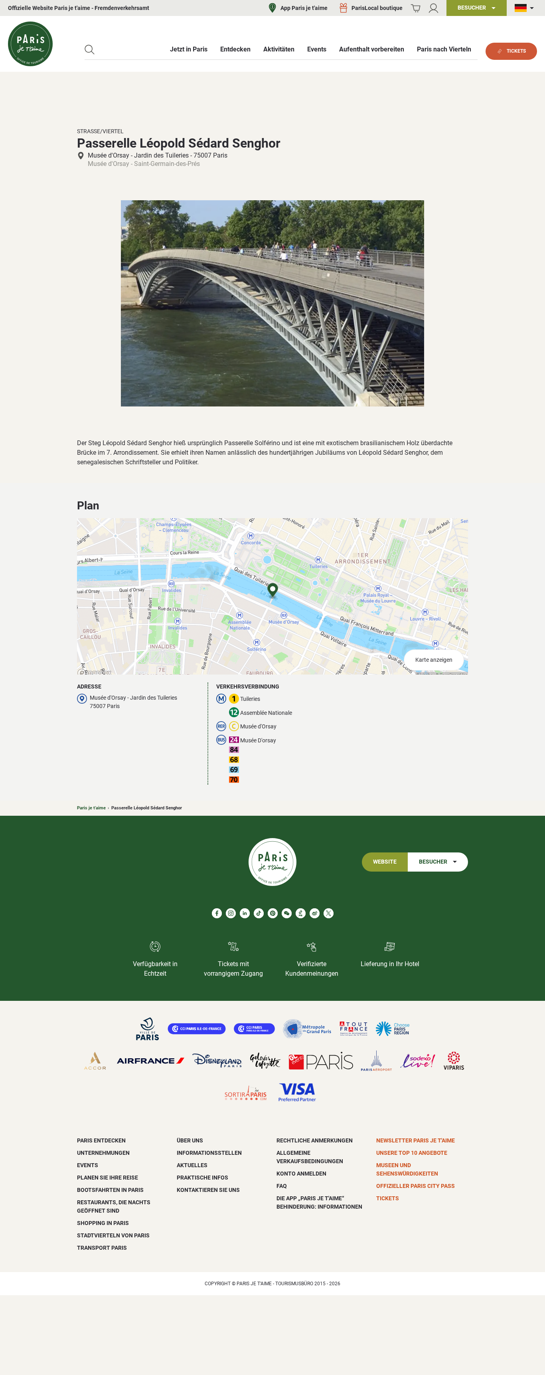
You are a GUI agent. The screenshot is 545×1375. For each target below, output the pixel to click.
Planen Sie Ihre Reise (107, 1177)
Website (385, 861)
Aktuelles (192, 1165)
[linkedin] (245, 913)
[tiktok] (259, 913)
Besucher (433, 861)
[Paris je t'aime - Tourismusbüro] (30, 44)
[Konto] (433, 8)
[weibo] (315, 913)
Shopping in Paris (103, 1223)
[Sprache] (526, 8)
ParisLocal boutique (377, 8)
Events (87, 1165)
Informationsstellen (209, 1153)
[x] (329, 913)
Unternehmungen (103, 1153)
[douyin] (301, 913)
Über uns (190, 1140)
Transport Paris (102, 1248)
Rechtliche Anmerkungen (314, 1140)
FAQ (281, 1186)
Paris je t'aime (91, 808)
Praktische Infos (202, 1177)
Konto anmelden (301, 1173)
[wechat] (287, 913)
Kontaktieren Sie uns (208, 1190)
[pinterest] (273, 913)
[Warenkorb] (416, 8)
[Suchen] (90, 50)
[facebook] (217, 913)
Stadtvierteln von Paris (113, 1235)
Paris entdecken (101, 1140)
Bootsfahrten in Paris (110, 1190)
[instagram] (231, 913)
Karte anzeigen (433, 660)
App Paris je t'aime (304, 8)
